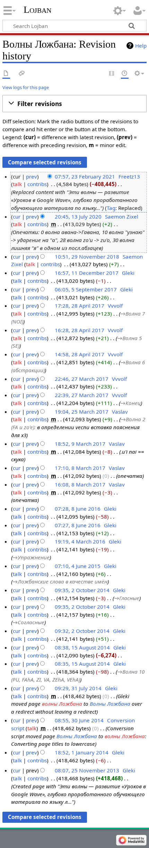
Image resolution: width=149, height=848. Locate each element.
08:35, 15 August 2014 (82, 663)
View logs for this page (25, 87)
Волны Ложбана (110, 703)
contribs (37, 184)
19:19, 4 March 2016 (80, 541)
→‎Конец (130, 402)
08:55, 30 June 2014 (79, 720)
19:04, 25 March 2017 (81, 411)
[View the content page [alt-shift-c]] (6, 74)
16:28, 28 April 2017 (79, 330)
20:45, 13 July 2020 (78, 216)
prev (31, 176)
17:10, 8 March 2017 (80, 467)
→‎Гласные (126, 598)
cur (16, 216)
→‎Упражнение (31, 557)
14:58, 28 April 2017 (79, 354)
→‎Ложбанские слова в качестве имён (59, 581)
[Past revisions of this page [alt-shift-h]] (125, 74)
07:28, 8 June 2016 (77, 508)
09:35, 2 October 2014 (82, 590)
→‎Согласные (28, 622)
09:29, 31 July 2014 (78, 688)
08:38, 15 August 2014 (82, 647)
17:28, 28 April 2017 (79, 305)
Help (141, 45)
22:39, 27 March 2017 (81, 395)
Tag (111, 207)
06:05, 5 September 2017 (86, 289)
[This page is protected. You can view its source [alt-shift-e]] (112, 74)
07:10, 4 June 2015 (77, 565)
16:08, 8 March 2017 (80, 484)
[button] (74, 103)
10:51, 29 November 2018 (87, 256)
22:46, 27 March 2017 (81, 378)
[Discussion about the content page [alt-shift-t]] (22, 74)
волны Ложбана (62, 703)
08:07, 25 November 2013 (87, 770)
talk (17, 184)
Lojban (37, 9)
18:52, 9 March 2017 (80, 443)
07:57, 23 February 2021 (85, 176)
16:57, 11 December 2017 (87, 272)
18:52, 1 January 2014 (81, 752)
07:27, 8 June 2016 (77, 525)
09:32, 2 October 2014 (82, 630)
